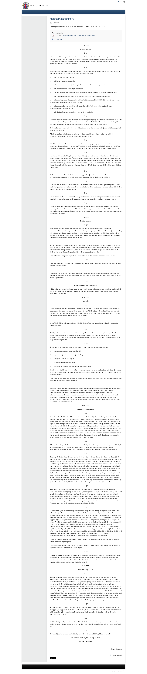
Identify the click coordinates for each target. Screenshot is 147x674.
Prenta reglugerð (117, 655)
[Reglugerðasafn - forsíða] (35, 5)
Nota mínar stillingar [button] (124, 2)
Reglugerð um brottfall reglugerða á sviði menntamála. (79, 35)
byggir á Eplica (118, 671)
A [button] (118, 2)
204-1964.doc (57, 39)
